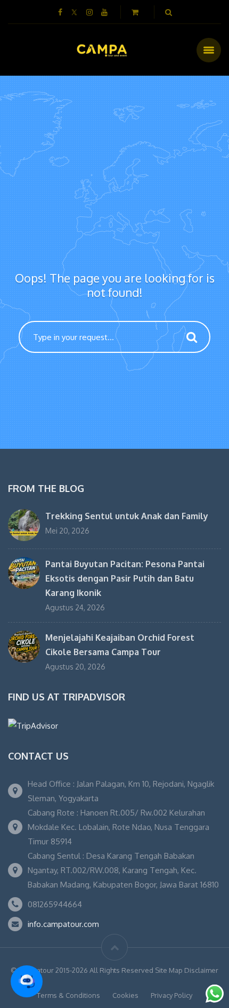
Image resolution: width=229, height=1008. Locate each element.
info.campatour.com (63, 924)
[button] (27, 981)
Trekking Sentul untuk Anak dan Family (126, 516)
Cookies (125, 995)
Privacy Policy (171, 995)
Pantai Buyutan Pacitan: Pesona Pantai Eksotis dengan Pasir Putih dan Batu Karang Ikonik (125, 578)
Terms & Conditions (68, 995)
